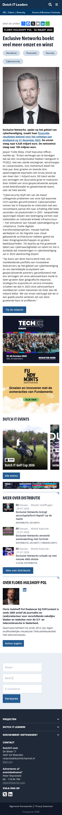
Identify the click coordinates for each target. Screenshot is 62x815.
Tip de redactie (14, 309)
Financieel (31, 53)
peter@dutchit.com (14, 782)
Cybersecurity (13, 61)
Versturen (11, 698)
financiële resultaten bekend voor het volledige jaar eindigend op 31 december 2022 (27, 137)
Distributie (11, 53)
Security (50, 53)
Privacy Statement (44, 806)
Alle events (11, 475)
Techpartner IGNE (31, 811)
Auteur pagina (13, 643)
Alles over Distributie (18, 570)
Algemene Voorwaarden (21, 806)
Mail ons (8, 761)
